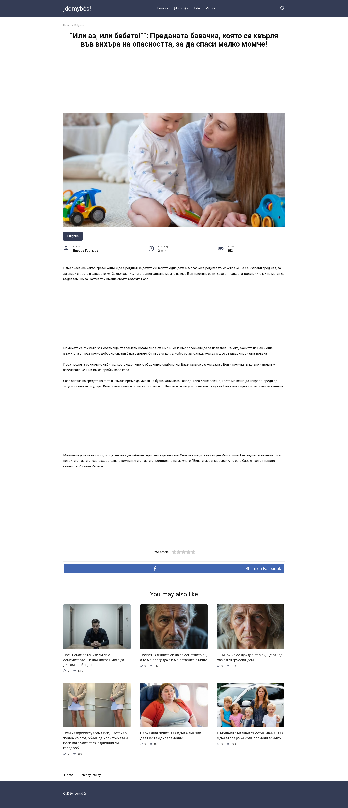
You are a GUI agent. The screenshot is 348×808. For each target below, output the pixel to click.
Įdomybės (181, 8)
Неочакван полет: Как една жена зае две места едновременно (170, 735)
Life (197, 8)
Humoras (161, 8)
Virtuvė (210, 8)
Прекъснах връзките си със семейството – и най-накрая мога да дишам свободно (93, 660)
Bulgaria (73, 236)
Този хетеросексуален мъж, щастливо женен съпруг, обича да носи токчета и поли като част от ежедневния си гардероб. (95, 740)
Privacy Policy (90, 775)
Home (68, 775)
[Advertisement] (174, 83)
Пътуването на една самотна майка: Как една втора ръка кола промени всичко (250, 735)
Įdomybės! (77, 8)
